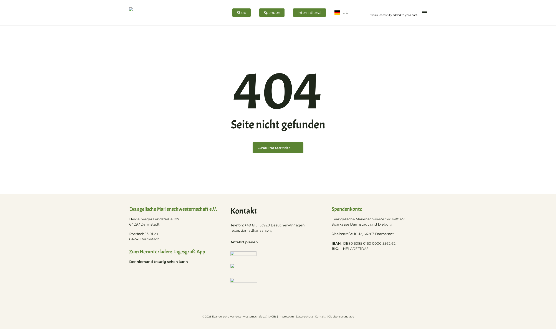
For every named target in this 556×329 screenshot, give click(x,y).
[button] (424, 12)
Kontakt (320, 316)
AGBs (272, 316)
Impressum (286, 316)
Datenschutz (304, 316)
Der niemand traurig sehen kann (158, 262)
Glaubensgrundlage (341, 316)
